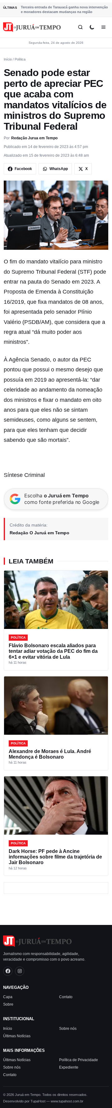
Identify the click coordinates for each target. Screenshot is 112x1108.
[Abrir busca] (80, 27)
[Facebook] (7, 971)
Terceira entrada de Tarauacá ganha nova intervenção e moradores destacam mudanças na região (64, 9)
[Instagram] (19, 971)
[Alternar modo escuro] (91, 27)
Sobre (8, 1004)
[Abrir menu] (103, 27)
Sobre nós (68, 1028)
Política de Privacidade (78, 1060)
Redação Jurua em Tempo (34, 138)
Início (8, 59)
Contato (65, 997)
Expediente (68, 1067)
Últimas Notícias (16, 1036)
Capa (7, 997)
